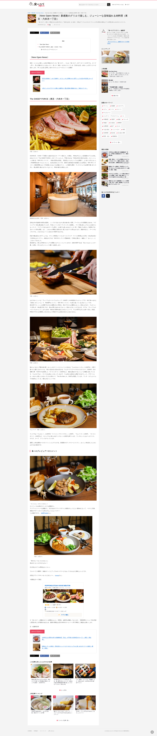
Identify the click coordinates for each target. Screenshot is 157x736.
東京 (50, 25)
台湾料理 (105, 126)
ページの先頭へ (152, 732)
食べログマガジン (37, 4)
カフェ (105, 109)
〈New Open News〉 (44, 44)
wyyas (57, 575)
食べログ (127, 4)
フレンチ (125, 119)
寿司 (124, 129)
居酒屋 (113, 106)
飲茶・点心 (106, 136)
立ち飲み (112, 122)
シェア (43, 32)
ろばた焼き (106, 129)
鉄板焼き (114, 136)
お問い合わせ (51, 730)
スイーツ (119, 109)
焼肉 (119, 119)
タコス (118, 126)
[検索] (108, 4)
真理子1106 (44, 513)
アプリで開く (57, 614)
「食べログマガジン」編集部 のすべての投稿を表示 (118, 42)
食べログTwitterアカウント (108, 196)
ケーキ (112, 109)
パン (123, 116)
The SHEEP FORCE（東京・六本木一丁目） (51, 47)
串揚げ (105, 122)
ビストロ (58, 24)
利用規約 (36, 730)
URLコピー (54, 32)
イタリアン (121, 106)
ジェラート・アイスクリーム (111, 116)
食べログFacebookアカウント (103, 196)
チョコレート (107, 112)
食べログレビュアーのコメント (49, 49)
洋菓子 (113, 119)
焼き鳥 (113, 133)
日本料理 (105, 133)
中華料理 (105, 119)
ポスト (33, 32)
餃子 (112, 126)
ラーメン (105, 106)
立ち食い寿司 (121, 133)
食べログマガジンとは (117, 4)
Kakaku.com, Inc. (110, 730)
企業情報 (30, 730)
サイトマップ (43, 730)
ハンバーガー (116, 129)
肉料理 (119, 122)
